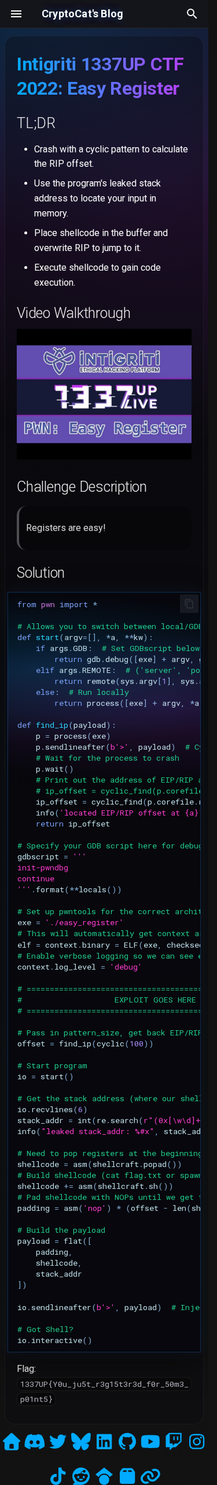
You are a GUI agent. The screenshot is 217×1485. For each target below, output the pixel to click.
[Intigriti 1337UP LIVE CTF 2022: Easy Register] (104, 456)
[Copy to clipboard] (189, 604)
